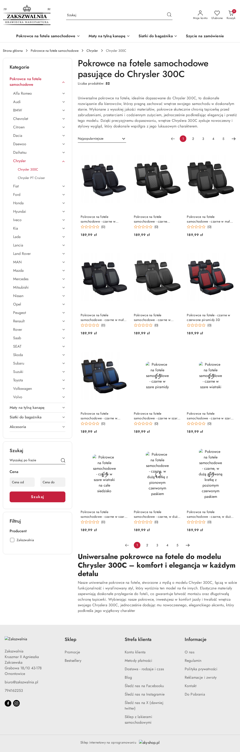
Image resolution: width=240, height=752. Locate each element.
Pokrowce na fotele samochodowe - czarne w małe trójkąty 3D (209, 219)
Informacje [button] (195, 639)
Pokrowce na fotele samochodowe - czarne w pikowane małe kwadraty (152, 317)
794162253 (14, 690)
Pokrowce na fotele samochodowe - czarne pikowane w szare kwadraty (153, 219)
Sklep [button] (70, 639)
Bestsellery (73, 660)
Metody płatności (138, 660)
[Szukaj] (63, 461)
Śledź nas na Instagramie (145, 694)
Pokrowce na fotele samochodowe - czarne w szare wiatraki (209, 416)
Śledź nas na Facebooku (144, 686)
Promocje (72, 652)
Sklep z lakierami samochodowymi (138, 719)
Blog (128, 677)
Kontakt (190, 686)
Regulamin (193, 660)
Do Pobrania (195, 694)
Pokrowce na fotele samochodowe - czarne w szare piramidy (156, 416)
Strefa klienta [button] (138, 639)
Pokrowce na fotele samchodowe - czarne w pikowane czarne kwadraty (100, 219)
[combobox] (102, 139)
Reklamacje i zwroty (201, 677)
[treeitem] (37, 81)
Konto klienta (135, 652)
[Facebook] (8, 703)
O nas (189, 652)
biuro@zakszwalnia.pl (21, 682)
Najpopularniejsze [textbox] (90, 138)
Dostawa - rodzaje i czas (144, 669)
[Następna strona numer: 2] (233, 138)
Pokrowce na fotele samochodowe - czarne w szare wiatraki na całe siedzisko (103, 514)
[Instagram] (16, 703)
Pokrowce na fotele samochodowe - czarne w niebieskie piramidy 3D (99, 416)
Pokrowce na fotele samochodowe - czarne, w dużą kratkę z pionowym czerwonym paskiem (156, 514)
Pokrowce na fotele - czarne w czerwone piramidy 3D (208, 317)
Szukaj (37, 496)
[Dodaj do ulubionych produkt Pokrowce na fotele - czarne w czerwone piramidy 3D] (228, 251)
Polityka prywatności (201, 669)
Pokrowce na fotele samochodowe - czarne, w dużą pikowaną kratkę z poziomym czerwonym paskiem (209, 514)
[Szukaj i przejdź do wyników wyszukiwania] (169, 15)
